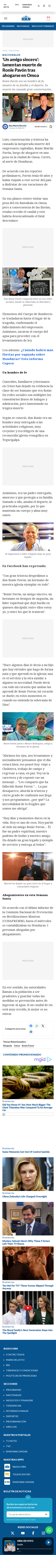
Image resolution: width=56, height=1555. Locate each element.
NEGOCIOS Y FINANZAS (43, 26)
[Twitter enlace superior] (38, 6)
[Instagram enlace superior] (49, 6)
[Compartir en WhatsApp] (37, 1025)
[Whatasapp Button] (49, 1530)
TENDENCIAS (13, 1405)
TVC (17, 5)
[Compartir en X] (43, 1025)
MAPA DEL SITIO (15, 1359)
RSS (8, 1365)
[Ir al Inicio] (26, 18)
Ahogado (7, 1045)
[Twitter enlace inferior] (12, 1533)
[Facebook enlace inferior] (33, 1533)
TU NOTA (6, 6)
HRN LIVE (11, 1426)
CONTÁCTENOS (15, 1354)
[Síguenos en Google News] (31, 1031)
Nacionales (14, 50)
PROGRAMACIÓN (16, 1421)
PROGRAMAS (8, 26)
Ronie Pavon (28, 1045)
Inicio (4, 50)
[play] (48, 1542)
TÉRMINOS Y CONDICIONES (22, 1370)
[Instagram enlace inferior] (43, 1533)
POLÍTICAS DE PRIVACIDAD (21, 1375)
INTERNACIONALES (17, 1410)
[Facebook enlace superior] (44, 6)
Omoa (17, 1045)
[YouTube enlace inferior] (23, 1533)
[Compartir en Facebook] (31, 1025)
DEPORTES (12, 1416)
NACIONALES (23, 26)
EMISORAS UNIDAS (27, 6)
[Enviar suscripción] (46, 1514)
